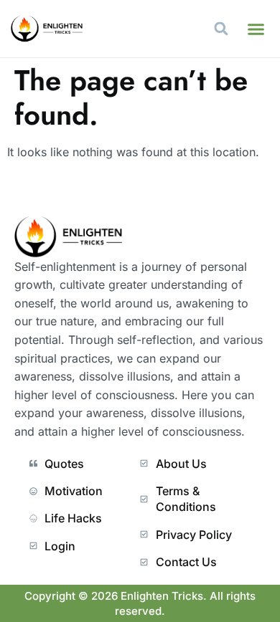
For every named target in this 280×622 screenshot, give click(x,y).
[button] (256, 28)
